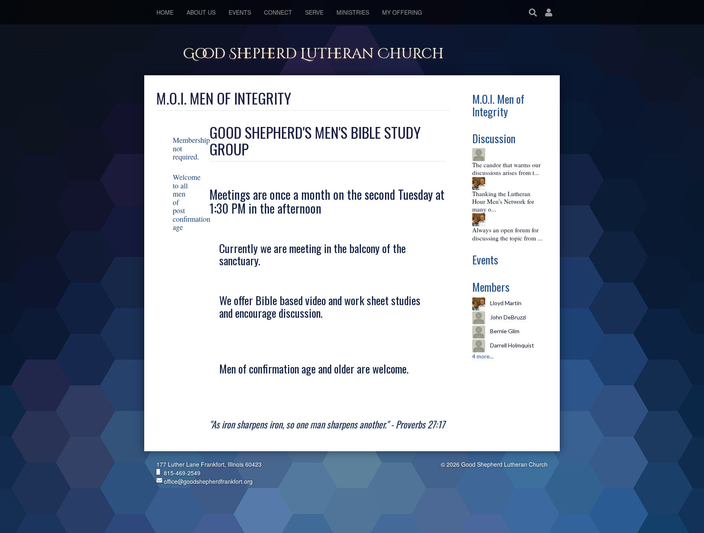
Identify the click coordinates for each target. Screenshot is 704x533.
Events (485, 259)
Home (165, 12)
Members (491, 286)
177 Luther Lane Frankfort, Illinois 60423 (209, 464)
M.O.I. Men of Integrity (498, 105)
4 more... (482, 356)
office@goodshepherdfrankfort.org (207, 481)
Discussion (493, 138)
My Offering (402, 12)
